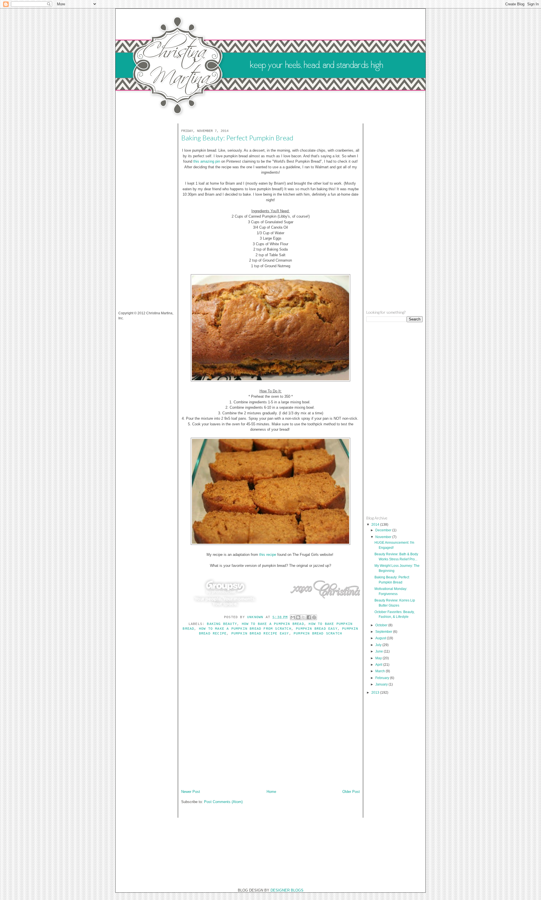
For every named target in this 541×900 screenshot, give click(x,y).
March (380, 671)
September (384, 631)
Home (271, 792)
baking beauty (222, 624)
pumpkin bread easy (317, 629)
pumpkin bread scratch (318, 634)
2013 (375, 692)
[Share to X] (303, 617)
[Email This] (293, 617)
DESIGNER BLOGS (286, 890)
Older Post (351, 792)
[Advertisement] (140, 213)
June (379, 651)
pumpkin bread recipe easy (260, 634)
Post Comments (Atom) (223, 802)
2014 (375, 524)
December (383, 530)
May (379, 658)
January (382, 684)
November (383, 537)
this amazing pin (206, 161)
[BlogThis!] (298, 617)
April (379, 664)
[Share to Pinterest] (314, 617)
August (381, 638)
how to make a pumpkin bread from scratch (245, 629)
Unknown (256, 617)
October (381, 625)
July (378, 645)
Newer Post (190, 792)
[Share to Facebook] (309, 617)
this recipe (267, 554)
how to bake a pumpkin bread (273, 624)
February (382, 678)
